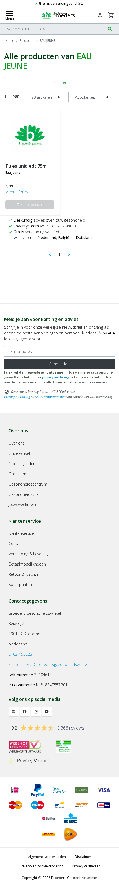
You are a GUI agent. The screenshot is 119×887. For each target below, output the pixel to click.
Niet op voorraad (29, 205)
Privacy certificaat (86, 866)
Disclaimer (83, 856)
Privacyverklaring (17, 397)
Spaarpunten (20, 584)
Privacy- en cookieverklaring (41, 866)
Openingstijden (22, 463)
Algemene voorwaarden (47, 856)
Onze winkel (19, 453)
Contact (16, 543)
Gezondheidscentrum (28, 484)
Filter (59, 82)
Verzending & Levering (28, 553)
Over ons (17, 443)
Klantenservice (21, 533)
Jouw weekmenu (23, 504)
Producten (27, 40)
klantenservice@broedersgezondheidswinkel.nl (50, 664)
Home (9, 40)
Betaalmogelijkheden (27, 564)
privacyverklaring (55, 377)
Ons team (17, 473)
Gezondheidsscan (25, 494)
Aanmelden (59, 363)
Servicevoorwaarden (50, 397)
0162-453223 (20, 654)
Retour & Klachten (25, 574)
